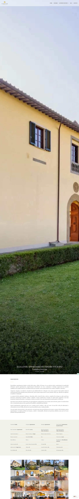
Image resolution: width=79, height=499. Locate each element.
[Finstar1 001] (18, 490)
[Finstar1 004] (61, 480)
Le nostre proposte (63, 3)
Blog (71, 3)
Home (51, 3)
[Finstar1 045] (47, 470)
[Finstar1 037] (18, 470)
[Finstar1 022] (32, 490)
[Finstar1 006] (47, 480)
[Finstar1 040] (61, 470)
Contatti (75, 3)
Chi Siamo (56, 3)
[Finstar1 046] (32, 470)
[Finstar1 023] (61, 490)
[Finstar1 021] (47, 490)
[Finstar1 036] (18, 480)
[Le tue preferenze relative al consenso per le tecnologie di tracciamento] (78, 374)
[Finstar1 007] (32, 480)
